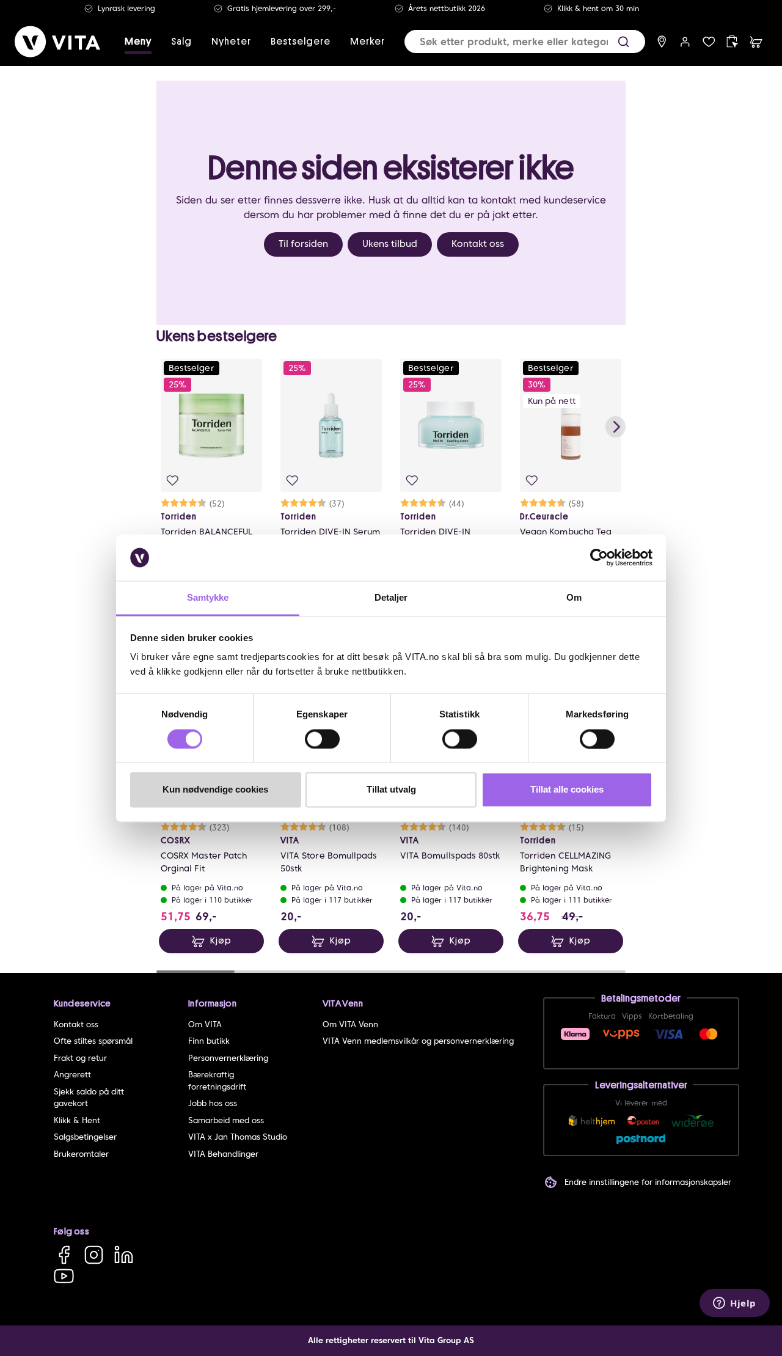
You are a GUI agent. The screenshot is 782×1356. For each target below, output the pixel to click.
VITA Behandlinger (223, 1154)
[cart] (756, 42)
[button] (623, 42)
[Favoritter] (709, 42)
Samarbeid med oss (226, 1120)
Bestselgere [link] (301, 41)
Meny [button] (138, 41)
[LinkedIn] (124, 1255)
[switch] (322, 739)
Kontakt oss (477, 243)
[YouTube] (64, 1275)
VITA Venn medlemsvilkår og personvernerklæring (418, 1041)
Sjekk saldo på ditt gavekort (89, 1098)
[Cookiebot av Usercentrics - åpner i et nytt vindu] (599, 557)
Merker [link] (367, 41)
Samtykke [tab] (208, 598)
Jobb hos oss (212, 1103)
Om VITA (205, 1024)
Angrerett (72, 1074)
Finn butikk (209, 1041)
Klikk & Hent (77, 1120)
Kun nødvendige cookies (215, 790)
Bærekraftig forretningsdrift (217, 1080)
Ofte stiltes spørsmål (93, 1041)
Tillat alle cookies (567, 790)
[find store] (662, 42)
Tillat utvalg (391, 790)
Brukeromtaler (81, 1154)
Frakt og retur (80, 1058)
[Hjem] (57, 41)
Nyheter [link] (231, 41)
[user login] (685, 42)
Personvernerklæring (228, 1058)
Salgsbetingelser (85, 1137)
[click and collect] (732, 42)
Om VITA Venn (350, 1024)
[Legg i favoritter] (173, 481)
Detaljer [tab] (391, 598)
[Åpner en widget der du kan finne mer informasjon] (735, 1304)
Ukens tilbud (389, 243)
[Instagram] (94, 1255)
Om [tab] (574, 598)
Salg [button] (181, 41)
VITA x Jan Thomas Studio (237, 1137)
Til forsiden (303, 243)
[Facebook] (64, 1255)
